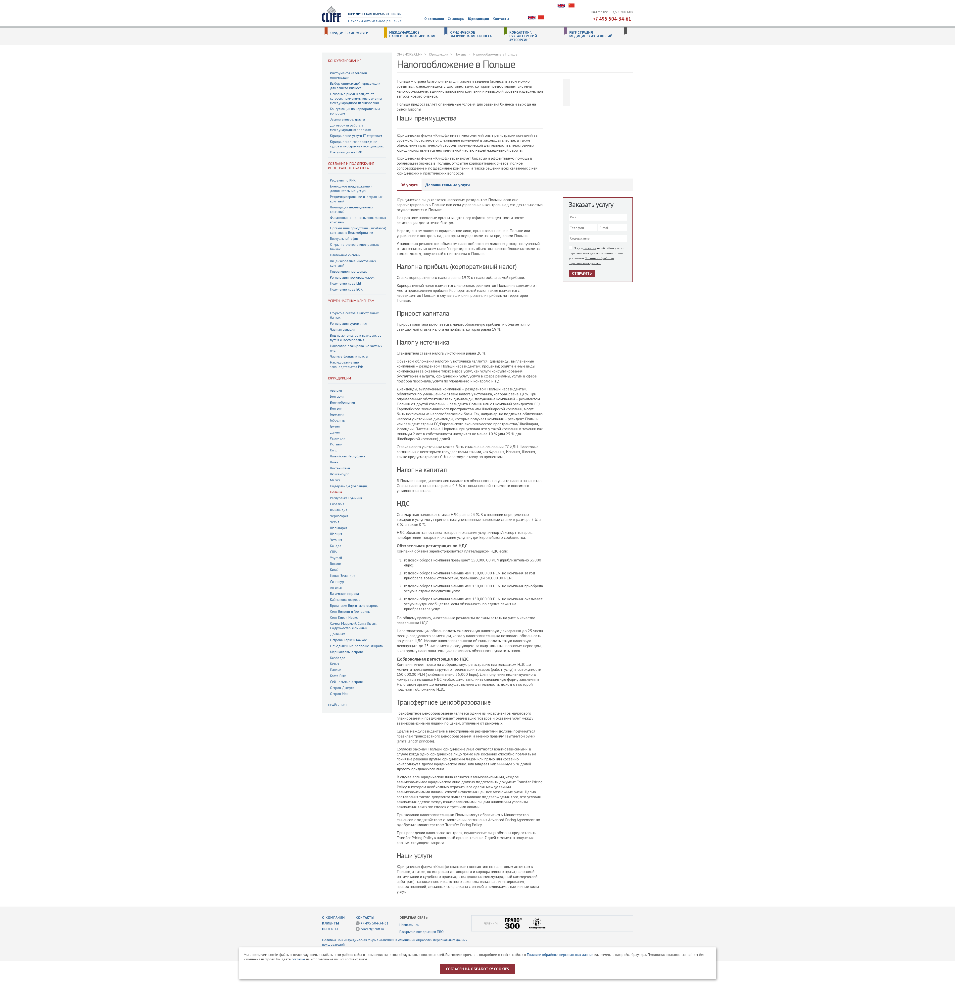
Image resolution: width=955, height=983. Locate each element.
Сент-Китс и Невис (344, 617)
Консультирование (344, 61)
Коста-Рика (338, 676)
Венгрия (336, 408)
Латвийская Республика (347, 456)
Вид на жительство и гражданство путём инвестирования (356, 337)
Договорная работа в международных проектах (350, 127)
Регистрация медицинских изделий (591, 34)
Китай (334, 569)
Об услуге (409, 184)
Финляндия (338, 510)
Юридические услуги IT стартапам (356, 135)
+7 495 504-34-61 (612, 18)
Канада (335, 546)
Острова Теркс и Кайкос (348, 640)
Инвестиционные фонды (349, 271)
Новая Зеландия (342, 575)
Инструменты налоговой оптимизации (348, 75)
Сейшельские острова (347, 681)
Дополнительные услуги (447, 184)
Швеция (336, 534)
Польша (336, 492)
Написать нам (409, 924)
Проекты (330, 929)
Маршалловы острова (347, 652)
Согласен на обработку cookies (477, 968)
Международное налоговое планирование (412, 34)
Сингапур (337, 581)
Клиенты (330, 923)
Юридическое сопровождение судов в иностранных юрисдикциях (357, 143)
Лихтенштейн (340, 468)
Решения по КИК (343, 180)
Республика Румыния (346, 498)
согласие (589, 248)
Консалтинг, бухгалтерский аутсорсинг (523, 36)
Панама (335, 670)
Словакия (337, 504)
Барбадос (337, 658)
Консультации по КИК (346, 152)
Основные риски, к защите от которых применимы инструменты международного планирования (356, 98)
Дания (335, 432)
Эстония (336, 540)
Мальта (335, 480)
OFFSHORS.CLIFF (409, 54)
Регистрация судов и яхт (348, 323)
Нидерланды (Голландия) (349, 486)
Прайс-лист (338, 705)
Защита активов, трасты (347, 119)
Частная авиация (342, 329)
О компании (434, 18)
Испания (336, 444)
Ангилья (336, 587)
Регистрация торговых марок (352, 277)
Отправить (582, 273)
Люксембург (339, 474)
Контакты (501, 18)
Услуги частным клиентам (351, 301)
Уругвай (336, 557)
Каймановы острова (345, 599)
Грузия (335, 426)
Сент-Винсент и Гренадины (350, 611)
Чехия (334, 522)
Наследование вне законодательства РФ (346, 364)
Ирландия (337, 438)
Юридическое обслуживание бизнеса (470, 34)
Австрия (336, 390)
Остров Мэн (339, 693)
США (333, 552)
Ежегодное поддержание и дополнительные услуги (351, 188)
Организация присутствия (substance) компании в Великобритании (358, 230)
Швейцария (338, 528)
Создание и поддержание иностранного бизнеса (351, 165)
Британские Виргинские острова (354, 605)
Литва (334, 462)
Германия (337, 414)
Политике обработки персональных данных (560, 954)
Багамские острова (344, 593)
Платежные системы (345, 255)
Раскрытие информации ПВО (421, 931)
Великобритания (342, 402)
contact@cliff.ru (372, 929)
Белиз (334, 664)
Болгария (337, 396)
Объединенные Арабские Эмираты (356, 646)
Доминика (337, 634)
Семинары (456, 18)
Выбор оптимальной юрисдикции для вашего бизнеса (355, 85)
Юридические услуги (349, 33)
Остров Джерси (342, 687)
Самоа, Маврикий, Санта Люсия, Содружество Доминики (353, 625)
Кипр (333, 450)
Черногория (339, 516)
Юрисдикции (478, 18)
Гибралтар (337, 420)
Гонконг (335, 563)
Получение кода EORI (347, 289)
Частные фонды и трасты (349, 356)
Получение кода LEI (345, 283)
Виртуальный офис (344, 238)
